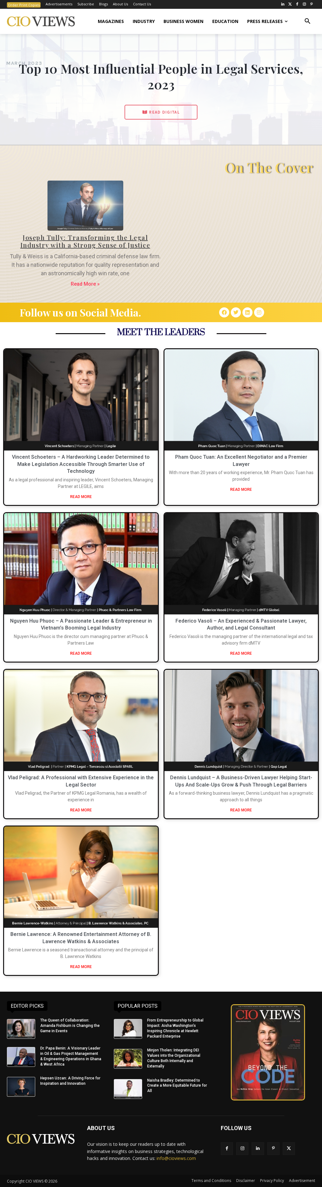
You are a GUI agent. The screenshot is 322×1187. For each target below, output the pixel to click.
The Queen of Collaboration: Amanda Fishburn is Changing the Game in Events (70, 1025)
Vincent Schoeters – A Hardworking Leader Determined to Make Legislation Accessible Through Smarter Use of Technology (81, 464)
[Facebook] (297, 4)
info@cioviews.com (176, 1158)
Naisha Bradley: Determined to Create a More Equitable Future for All (177, 1085)
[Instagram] (304, 4)
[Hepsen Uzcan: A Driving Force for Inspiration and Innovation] (21, 1087)
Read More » (85, 284)
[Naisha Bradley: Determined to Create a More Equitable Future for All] (128, 1089)
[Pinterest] (311, 4)
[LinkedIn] (282, 4)
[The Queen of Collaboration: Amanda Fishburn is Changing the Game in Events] (21, 1029)
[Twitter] (290, 4)
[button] (307, 21)
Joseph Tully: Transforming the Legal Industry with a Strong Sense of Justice (85, 241)
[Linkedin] (247, 312)
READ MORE (81, 497)
